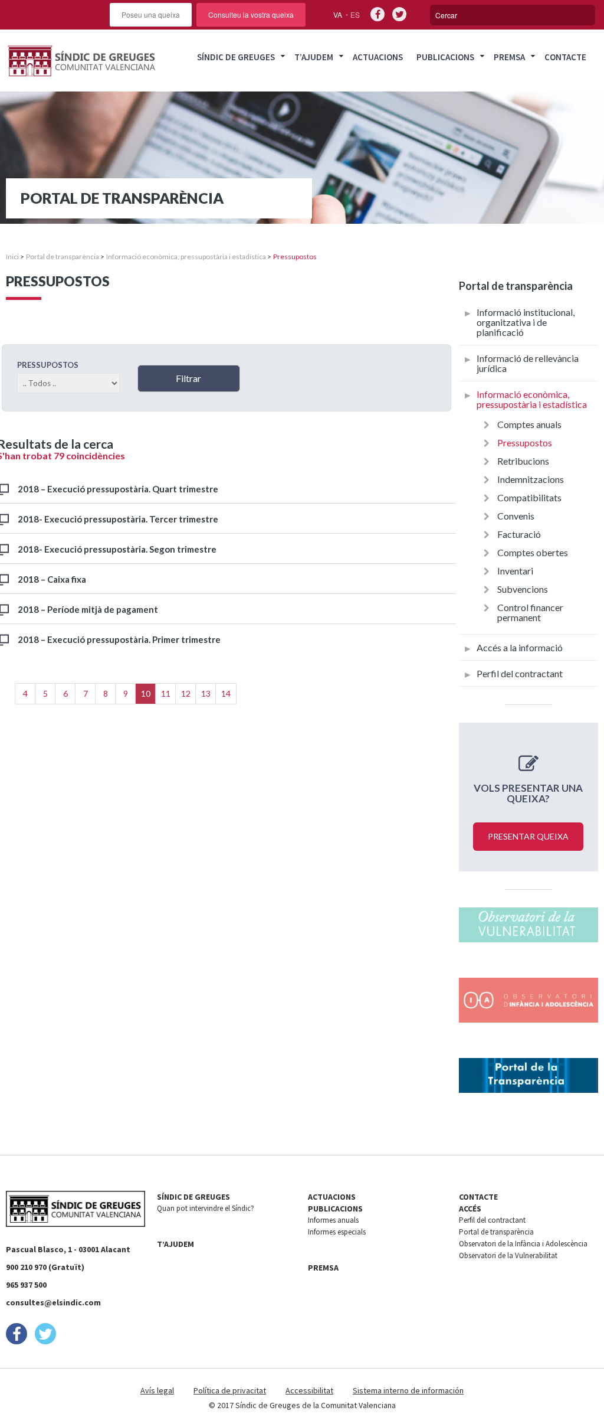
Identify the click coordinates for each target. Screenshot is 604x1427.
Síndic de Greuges (236, 57)
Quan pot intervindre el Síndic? (205, 1208)
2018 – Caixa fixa (52, 579)
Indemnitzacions (530, 479)
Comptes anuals (529, 424)
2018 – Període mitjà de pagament (88, 609)
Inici (12, 256)
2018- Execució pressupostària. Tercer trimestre (118, 519)
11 (165, 693)
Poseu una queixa (151, 14)
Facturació (519, 534)
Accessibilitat (309, 1390)
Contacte (565, 57)
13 (206, 693)
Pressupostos (524, 442)
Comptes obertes (532, 552)
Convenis (515, 516)
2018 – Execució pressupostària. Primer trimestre (119, 639)
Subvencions (522, 589)
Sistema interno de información (408, 1390)
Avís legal (157, 1390)
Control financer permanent (530, 612)
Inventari (515, 571)
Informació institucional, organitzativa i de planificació (526, 322)
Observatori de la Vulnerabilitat (508, 1255)
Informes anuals (333, 1220)
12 (186, 693)
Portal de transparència (62, 256)
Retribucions (523, 461)
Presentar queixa (528, 836)
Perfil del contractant (520, 673)
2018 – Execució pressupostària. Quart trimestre (118, 489)
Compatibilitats (529, 497)
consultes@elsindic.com (53, 1302)
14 (226, 693)
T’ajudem (313, 57)
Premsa (509, 57)
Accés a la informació (520, 647)
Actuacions (378, 57)
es (355, 14)
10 (145, 693)
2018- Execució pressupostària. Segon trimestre (117, 549)
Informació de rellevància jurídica (528, 363)
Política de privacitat (229, 1390)
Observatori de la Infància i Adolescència (523, 1244)
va (337, 14)
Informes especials (337, 1232)
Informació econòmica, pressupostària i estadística (186, 256)
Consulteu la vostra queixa (251, 14)
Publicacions (445, 57)
